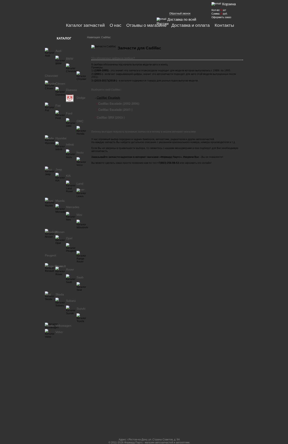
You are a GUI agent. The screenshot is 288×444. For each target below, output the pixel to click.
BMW (69, 58)
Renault (60, 266)
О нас (115, 25)
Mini (79, 215)
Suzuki (81, 308)
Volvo (59, 332)
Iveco (48, 169)
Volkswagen (63, 325)
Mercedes (72, 207)
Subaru (71, 300)
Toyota (49, 325)
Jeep (58, 169)
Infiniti (70, 144)
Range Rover (54, 266)
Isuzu (80, 152)
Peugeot (50, 255)
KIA (68, 175)
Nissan (60, 232)
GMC (80, 121)
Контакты (224, 25)
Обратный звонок (179, 13)
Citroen (60, 83)
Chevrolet (51, 75)
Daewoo (71, 90)
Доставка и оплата (190, 25)
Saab (80, 277)
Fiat (58, 105)
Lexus (49, 200)
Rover (70, 269)
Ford (69, 113)
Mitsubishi (51, 232)
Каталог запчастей (85, 25)
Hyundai (60, 138)
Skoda (59, 294)
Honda (49, 138)
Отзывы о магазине (146, 25)
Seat (48, 294)
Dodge (81, 97)
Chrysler (50, 83)
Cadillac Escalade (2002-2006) (118, 103)
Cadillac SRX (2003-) (111, 117)
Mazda (60, 200)
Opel (69, 238)
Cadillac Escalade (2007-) (115, 109)
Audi (58, 51)
